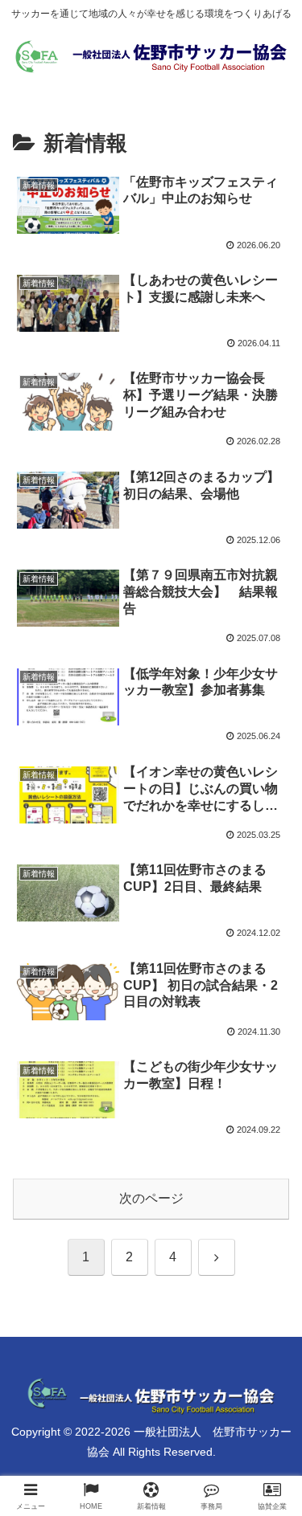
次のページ (151, 1198)
